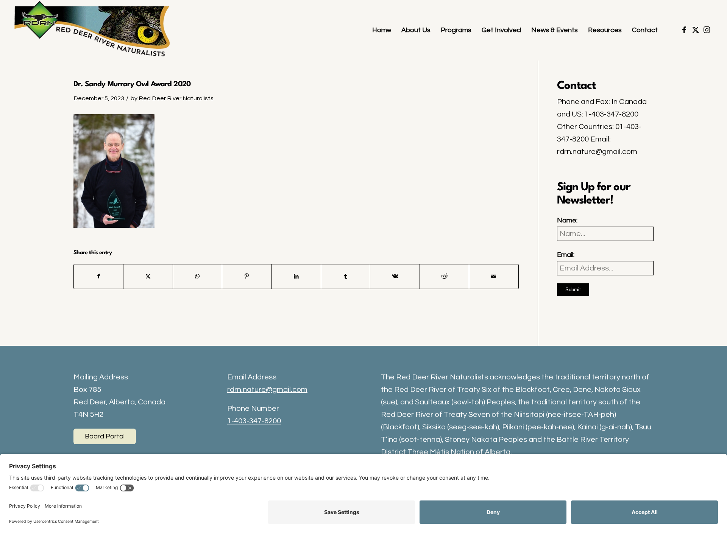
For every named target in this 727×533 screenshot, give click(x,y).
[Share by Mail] (493, 276)
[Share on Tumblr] (345, 276)
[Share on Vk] (394, 276)
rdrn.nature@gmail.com (267, 389)
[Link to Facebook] (684, 30)
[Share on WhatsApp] (197, 276)
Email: (565, 254)
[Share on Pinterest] (246, 276)
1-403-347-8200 (254, 421)
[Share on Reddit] (444, 276)
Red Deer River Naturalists (176, 98)
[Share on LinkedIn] (296, 276)
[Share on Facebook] (98, 276)
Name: (567, 220)
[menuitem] (381, 30)
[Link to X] (695, 30)
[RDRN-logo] (93, 30)
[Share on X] (147, 276)
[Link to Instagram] (707, 30)
